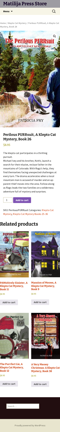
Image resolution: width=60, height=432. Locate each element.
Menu (6, 11)
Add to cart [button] (9, 302)
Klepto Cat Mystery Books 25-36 (30, 214)
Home (3, 23)
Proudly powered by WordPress (30, 425)
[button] (54, 36)
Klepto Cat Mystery (17, 23)
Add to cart (22, 200)
